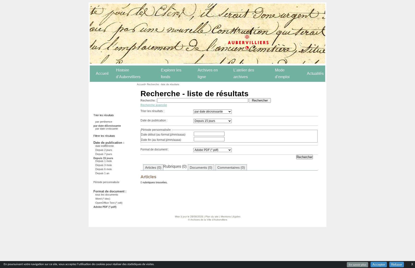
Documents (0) (201, 167)
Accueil (102, 73)
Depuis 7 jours (103, 154)
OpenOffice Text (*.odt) (108, 202)
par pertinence (103, 121)
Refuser (396, 264)
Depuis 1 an (102, 173)
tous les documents (106, 194)
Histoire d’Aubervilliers (128, 73)
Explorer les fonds (171, 73)
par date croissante (106, 128)
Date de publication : (153, 120)
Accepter (378, 264)
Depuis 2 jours (103, 150)
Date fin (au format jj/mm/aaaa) (161, 140)
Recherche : (148, 100)
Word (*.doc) (102, 198)
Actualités (315, 73)
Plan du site (212, 216)
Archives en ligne (208, 73)
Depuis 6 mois (103, 169)
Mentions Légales (230, 216)
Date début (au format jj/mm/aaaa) (163, 134)
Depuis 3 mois (103, 165)
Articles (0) (153, 167)
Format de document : (154, 149)
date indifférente (104, 145)
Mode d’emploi (282, 73)
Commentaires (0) (231, 167)
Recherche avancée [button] (153, 105)
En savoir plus (357, 264)
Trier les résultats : (152, 111)
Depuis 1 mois (103, 161)
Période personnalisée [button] (106, 182)
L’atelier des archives (243, 73)
